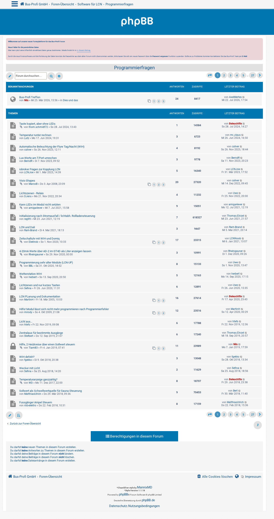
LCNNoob (235, 238)
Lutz (26, 138)
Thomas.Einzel (235, 215)
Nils (26, 100)
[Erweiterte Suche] (59, 76)
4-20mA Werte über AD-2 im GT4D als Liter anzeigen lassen (55, 251)
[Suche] (51, 76)
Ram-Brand (30, 230)
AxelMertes (235, 97)
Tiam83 (33, 347)
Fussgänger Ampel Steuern (35, 402)
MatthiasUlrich (32, 393)
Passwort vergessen (160, 56)
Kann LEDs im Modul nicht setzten (40, 204)
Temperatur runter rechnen (35, 135)
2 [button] (224, 75)
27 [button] (252, 75)
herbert (33, 277)
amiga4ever (35, 207)
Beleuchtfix (235, 123)
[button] (210, 75)
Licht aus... (25, 321)
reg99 (27, 218)
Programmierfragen (134, 67)
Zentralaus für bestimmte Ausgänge (41, 332)
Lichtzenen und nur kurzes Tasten (39, 285)
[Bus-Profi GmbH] (137, 22)
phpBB (123, 494)
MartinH (29, 299)
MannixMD (144, 487)
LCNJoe (28, 172)
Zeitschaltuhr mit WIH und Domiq (39, 238)
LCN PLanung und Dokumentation (39, 296)
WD (31, 382)
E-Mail (244, 56)
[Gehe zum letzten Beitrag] (243, 97)
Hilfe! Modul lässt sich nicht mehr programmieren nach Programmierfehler (64, 309)
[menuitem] (251, 477)
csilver (27, 149)
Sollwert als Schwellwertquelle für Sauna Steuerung (50, 390)
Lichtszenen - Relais (31, 193)
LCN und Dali (27, 227)
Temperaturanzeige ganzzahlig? (38, 379)
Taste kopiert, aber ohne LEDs (37, 123)
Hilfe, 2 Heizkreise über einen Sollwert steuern (47, 344)
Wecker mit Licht (29, 368)
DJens (27, 196)
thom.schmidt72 (38, 127)
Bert (235, 390)
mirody (28, 312)
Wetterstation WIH (30, 273)
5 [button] (243, 75)
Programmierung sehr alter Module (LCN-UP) (46, 262)
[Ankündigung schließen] (260, 42)
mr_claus (235, 134)
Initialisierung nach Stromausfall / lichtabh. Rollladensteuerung (57, 215)
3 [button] (230, 75)
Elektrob (33, 241)
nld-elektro (30, 405)
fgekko (28, 359)
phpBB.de (148, 500)
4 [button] (237, 75)
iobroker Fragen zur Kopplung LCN (39, 169)
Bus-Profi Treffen (29, 97)
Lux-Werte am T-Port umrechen (38, 158)
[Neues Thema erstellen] (10, 76)
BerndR (28, 161)
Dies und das (70, 100)
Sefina (27, 288)
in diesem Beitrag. (84, 50)
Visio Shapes (27, 180)
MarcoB (33, 183)
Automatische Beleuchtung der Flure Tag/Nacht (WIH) (52, 146)
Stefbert (28, 335)
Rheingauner (36, 254)
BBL (31, 265)
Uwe (235, 193)
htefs (27, 324)
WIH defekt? (26, 356)
